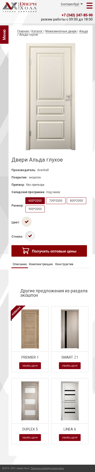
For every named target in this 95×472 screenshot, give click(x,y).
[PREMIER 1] (30, 329)
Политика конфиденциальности (47, 468)
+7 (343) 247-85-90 (77, 15)
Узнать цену (30, 365)
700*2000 (55, 200)
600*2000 (35, 200)
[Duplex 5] (30, 419)
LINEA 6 (70, 429)
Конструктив (64, 264)
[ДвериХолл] (19, 7)
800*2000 (76, 200)
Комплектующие (41, 264)
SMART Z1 (69, 357)
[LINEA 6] (70, 419)
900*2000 (35, 209)
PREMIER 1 (30, 357)
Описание (20, 264)
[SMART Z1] (70, 347)
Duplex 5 (30, 429)
